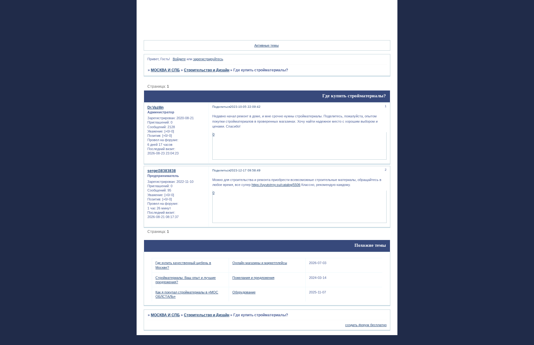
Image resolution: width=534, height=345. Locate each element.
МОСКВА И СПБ (165, 70)
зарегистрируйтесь (208, 59)
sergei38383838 (161, 171)
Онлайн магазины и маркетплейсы (259, 263)
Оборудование (244, 292)
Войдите (179, 59)
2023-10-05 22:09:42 (245, 106)
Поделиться (221, 106)
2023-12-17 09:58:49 (245, 170)
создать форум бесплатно (366, 325)
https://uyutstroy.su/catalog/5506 (276, 185)
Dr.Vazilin (155, 107)
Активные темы (266, 45)
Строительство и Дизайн (206, 70)
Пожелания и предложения (253, 278)
